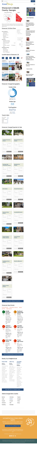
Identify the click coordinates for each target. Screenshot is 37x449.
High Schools (9, 308)
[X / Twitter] (15, 436)
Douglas (19, 398)
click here (18, 441)
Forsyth (11, 400)
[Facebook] (11, 436)
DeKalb (11, 398)
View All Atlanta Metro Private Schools (13, 354)
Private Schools (5, 307)
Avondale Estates (19, 362)
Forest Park (4, 361)
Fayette (3, 400)
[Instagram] (13, 436)
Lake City (11, 361)
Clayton (18, 397)
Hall (10, 402)
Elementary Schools (14, 307)
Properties (3, 364)
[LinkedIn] (10, 436)
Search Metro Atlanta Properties (12, 301)
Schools (3, 363)
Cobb (3, 398)
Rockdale (11, 404)
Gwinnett (4, 402)
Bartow (3, 397)
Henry (18, 402)
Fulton (18, 400)
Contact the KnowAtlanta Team (13, 425)
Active (7, 58)
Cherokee (12, 397)
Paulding (4, 404)
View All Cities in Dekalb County (12, 389)
